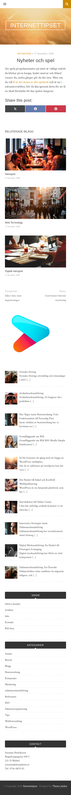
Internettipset (30, 786)
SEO (7, 703)
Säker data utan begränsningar (13, 298)
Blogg (8, 666)
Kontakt (9, 622)
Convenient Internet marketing (55, 298)
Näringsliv (10, 174)
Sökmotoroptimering (16, 709)
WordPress (11, 727)
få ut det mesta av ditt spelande (31, 82)
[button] (3, 4)
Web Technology (14, 222)
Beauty (8, 660)
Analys (8, 654)
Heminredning (12, 672)
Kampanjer (11, 678)
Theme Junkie (60, 786)
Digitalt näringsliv (14, 271)
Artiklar (9, 610)
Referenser (24, 53)
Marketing (10, 684)
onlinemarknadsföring (16, 690)
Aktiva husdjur (12, 604)
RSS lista (9, 628)
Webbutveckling (13, 721)
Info (7, 616)
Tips (7, 715)
